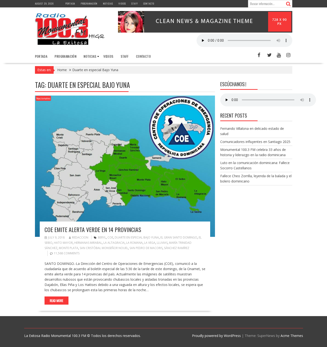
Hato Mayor (63, 243)
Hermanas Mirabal (88, 243)
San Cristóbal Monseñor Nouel (104, 248)
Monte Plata (68, 248)
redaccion (80, 237)
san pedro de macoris (146, 248)
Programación (89, 3)
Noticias (108, 3)
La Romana (134, 243)
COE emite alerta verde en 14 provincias (93, 229)
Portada (70, 3)
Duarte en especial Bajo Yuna (137, 237)
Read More (56, 300)
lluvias (162, 243)
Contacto (148, 3)
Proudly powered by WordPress (216, 335)
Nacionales (43, 98)
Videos (122, 3)
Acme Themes (292, 335)
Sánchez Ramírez (176, 248)
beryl (102, 237)
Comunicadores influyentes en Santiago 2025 (255, 141)
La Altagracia (114, 243)
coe (110, 237)
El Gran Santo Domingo (178, 237)
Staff (134, 3)
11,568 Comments (66, 253)
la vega (149, 243)
